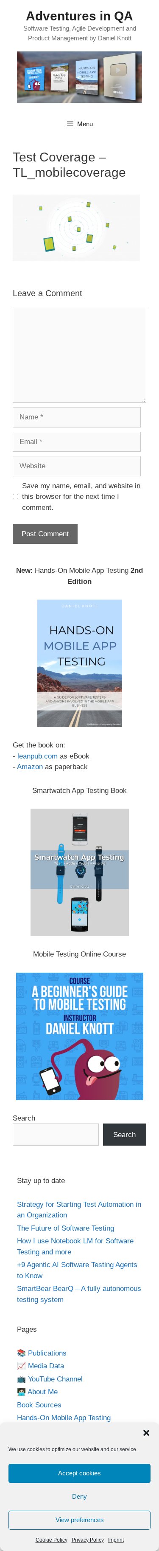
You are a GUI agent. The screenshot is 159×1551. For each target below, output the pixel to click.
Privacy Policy (88, 1540)
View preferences (80, 1519)
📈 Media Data (40, 1366)
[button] (146, 1433)
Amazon (30, 767)
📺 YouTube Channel (50, 1379)
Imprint (116, 1540)
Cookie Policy (51, 1540)
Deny (79, 1496)
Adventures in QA (79, 16)
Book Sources (39, 1405)
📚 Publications (42, 1353)
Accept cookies (79, 1473)
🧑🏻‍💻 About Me (37, 1392)
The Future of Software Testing (65, 1228)
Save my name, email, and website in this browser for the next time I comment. (81, 497)
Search (24, 1118)
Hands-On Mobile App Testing (64, 1418)
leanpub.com (37, 756)
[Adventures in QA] (79, 77)
